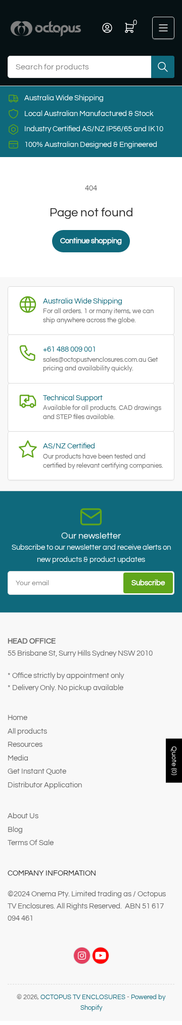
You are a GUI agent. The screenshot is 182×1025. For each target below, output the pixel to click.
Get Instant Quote (37, 771)
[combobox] (91, 67)
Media (18, 758)
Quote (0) (173, 760)
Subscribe (148, 583)
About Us (23, 816)
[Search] (163, 67)
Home (17, 718)
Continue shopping (91, 241)
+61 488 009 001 (69, 349)
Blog (15, 829)
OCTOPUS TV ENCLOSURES (82, 997)
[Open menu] (163, 28)
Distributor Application (45, 785)
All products (27, 731)
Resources (25, 744)
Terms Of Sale (31, 843)
